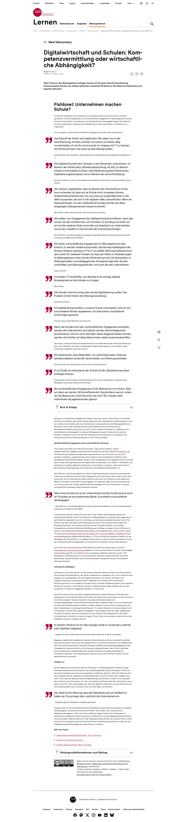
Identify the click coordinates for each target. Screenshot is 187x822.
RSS (87, 809)
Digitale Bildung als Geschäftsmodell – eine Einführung (78, 735)
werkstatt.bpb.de (71, 31)
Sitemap (69, 809)
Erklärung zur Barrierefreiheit (133, 809)
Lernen (35, 31)
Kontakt (95, 809)
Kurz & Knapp (68, 407)
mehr (130, 3)
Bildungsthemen (45, 31)
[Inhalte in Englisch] (153, 4)
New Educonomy (93, 31)
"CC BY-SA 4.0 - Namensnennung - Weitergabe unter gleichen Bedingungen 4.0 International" (104, 763)
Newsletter (79, 809)
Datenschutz (58, 809)
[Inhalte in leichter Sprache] (141, 4)
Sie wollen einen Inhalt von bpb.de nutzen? (94, 775)
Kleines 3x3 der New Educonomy (69, 740)
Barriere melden (114, 809)
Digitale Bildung (58, 31)
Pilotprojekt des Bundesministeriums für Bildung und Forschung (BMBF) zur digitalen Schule (93, 534)
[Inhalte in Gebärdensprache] (147, 4)
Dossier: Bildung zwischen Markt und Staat (73, 745)
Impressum (47, 809)
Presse (103, 809)
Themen (82, 31)
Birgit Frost (50, 71)
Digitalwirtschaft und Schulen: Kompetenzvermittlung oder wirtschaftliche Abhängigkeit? (131, 31)
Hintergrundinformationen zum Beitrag (83, 752)
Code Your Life (124, 451)
